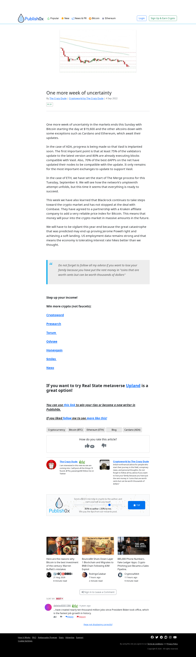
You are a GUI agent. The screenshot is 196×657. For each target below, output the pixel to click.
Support (79, 637)
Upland (133, 385)
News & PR (80, 18)
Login (142, 18)
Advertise (69, 637)
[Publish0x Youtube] (175, 637)
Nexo (50, 368)
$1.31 (49, 104)
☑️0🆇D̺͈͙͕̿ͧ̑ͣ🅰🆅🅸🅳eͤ (63, 573)
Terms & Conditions (155, 644)
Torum (51, 333)
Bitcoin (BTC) (76, 429)
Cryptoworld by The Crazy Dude (86, 98)
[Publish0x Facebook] (153, 637)
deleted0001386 (62, 605)
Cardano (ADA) (132, 429)
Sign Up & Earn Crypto (163, 18)
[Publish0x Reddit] (166, 637)
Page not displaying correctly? (98, 624)
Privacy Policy (172, 644)
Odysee (51, 341)
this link (69, 405)
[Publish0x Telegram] (162, 637)
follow (67, 418)
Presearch (53, 324)
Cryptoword (55, 315)
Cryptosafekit (132, 573)
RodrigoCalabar (97, 573)
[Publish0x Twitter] (157, 637)
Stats (61, 637)
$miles (51, 359)
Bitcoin (95, 18)
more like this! (97, 418)
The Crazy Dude (58, 98)
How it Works (24, 637)
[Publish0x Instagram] (171, 637)
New (66, 18)
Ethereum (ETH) (95, 429)
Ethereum (110, 18)
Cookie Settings (25, 641)
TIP (138, 505)
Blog (114, 429)
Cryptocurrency (56, 429)
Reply (70, 616)
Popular (54, 18)
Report (82, 616)
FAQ (34, 637)
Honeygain (54, 350)
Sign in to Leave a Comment (99, 592)
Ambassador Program (47, 637)
